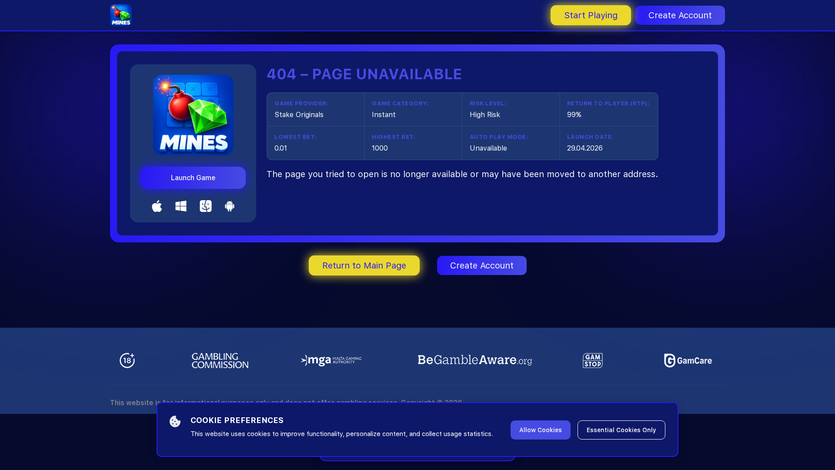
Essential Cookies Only (621, 429)
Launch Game (193, 178)
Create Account (680, 15)
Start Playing (591, 15)
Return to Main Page (364, 265)
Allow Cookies (540, 429)
